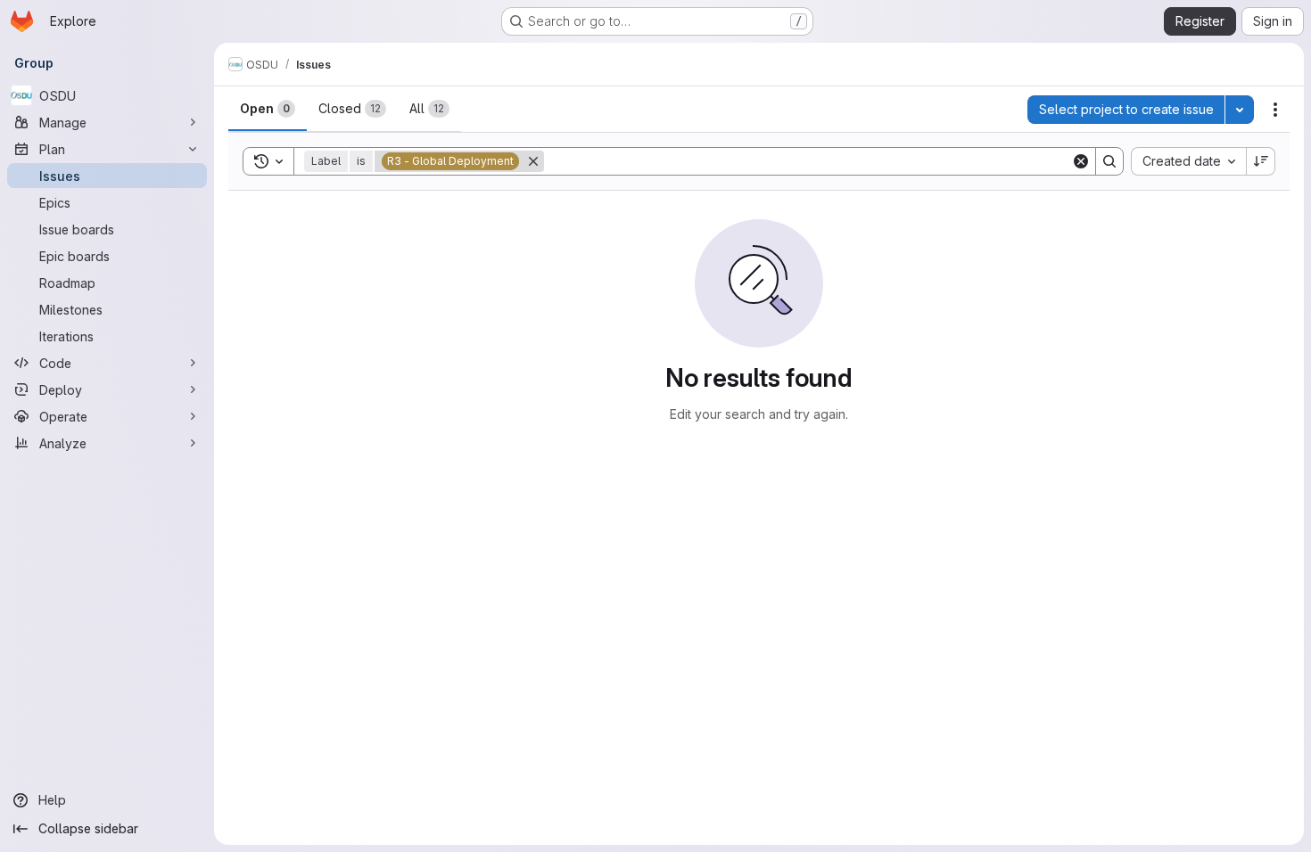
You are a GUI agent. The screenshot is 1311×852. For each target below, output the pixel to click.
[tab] (267, 108)
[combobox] (1188, 161)
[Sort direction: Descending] (1261, 161)
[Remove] (533, 161)
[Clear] (1081, 161)
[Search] (1109, 161)
